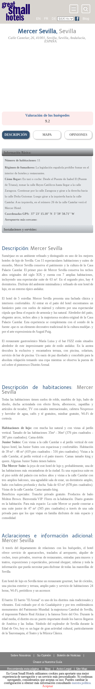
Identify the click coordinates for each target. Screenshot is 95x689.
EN (38, 19)
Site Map (81, 668)
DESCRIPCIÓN (15, 135)
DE (54, 19)
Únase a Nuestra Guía (47, 661)
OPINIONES (78, 135)
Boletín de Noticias (69, 655)
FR (46, 19)
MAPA (47, 135)
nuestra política (81, 683)
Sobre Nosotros (21, 655)
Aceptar (47, 686)
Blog (86, 19)
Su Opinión (44, 655)
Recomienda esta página (23, 668)
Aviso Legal (63, 668)
